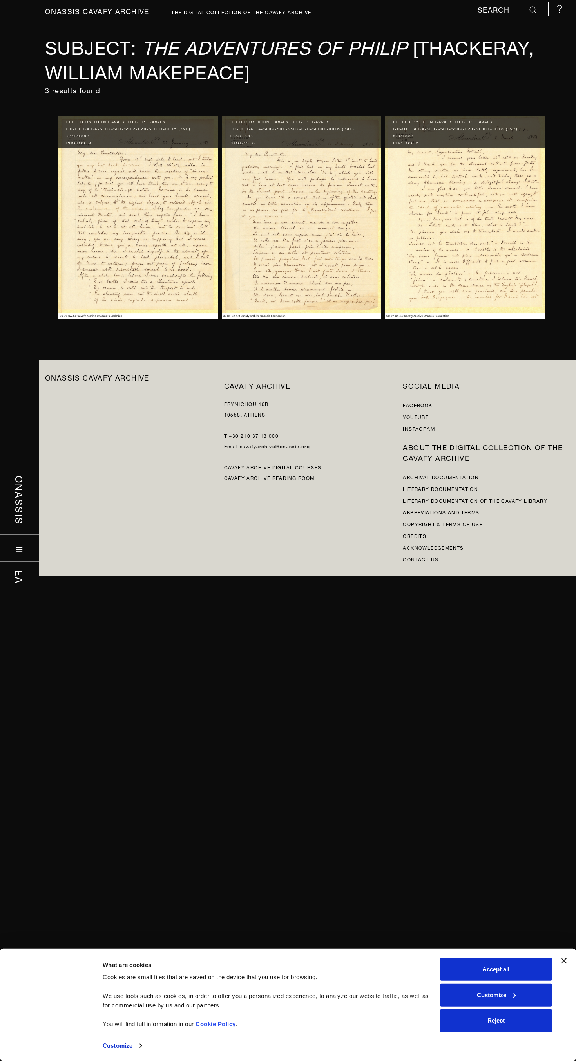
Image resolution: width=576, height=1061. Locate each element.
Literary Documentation (440, 488)
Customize (117, 1045)
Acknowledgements (433, 547)
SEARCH (495, 9)
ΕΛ (19, 577)
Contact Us (420, 558)
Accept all (495, 969)
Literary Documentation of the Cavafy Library (475, 500)
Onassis (19, 500)
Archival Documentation (441, 476)
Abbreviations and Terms (441, 511)
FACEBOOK (417, 404)
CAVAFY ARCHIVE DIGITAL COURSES (273, 466)
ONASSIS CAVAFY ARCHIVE (97, 377)
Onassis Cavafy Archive (97, 10)
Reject (496, 1020)
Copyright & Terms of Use (443, 523)
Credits (414, 535)
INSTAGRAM (419, 428)
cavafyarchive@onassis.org (275, 445)
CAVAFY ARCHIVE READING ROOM (269, 477)
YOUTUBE (416, 416)
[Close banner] (564, 961)
